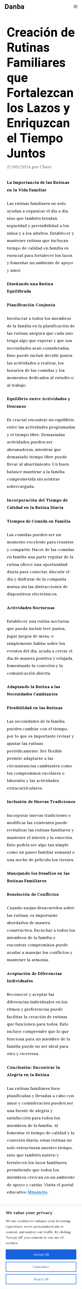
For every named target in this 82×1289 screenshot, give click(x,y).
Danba (14, 7)
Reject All (41, 1279)
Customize (41, 1267)
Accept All (41, 1254)
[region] (41, 1247)
